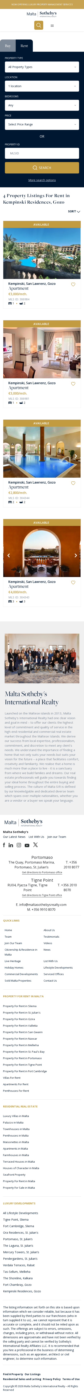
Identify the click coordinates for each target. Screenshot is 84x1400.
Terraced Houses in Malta (19, 1161)
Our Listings (33, 1374)
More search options (42, 180)
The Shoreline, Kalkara (18, 1278)
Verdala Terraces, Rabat (19, 1265)
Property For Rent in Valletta (20, 1025)
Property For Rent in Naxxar (20, 1038)
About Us (49, 930)
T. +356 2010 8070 (67, 887)
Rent (24, 45)
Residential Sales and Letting (22, 1379)
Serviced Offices (54, 974)
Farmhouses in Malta (16, 1155)
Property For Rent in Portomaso (22, 1058)
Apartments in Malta (15, 1148)
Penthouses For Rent (16, 1091)
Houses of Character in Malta (21, 1168)
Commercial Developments (21, 974)
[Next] (75, 257)
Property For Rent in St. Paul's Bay (24, 1051)
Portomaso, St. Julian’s (18, 1239)
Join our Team (56, 837)
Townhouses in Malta (16, 1129)
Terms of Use (71, 1379)
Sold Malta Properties (18, 980)
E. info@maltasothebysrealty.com (41, 904)
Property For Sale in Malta (19, 1187)
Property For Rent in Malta (19, 1181)
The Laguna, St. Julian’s (18, 1245)
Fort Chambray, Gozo (17, 1285)
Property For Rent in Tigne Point (22, 1064)
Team (8, 936)
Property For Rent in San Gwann (23, 1032)
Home (8, 930)
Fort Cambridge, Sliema (18, 1226)
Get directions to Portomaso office (42, 872)
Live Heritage (13, 961)
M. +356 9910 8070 (41, 909)
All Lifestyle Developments (20, 1213)
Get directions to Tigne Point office (42, 895)
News (47, 949)
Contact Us (50, 980)
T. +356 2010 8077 (71, 864)
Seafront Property (14, 1174)
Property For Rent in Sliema (19, 1006)
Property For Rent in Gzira (19, 1019)
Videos (48, 943)
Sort (72, 211)
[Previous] (8, 257)
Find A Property (13, 1374)
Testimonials (51, 936)
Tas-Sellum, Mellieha (16, 1272)
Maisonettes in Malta (16, 1142)
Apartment (18, 288)
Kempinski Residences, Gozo (22, 1291)
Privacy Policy (52, 1379)
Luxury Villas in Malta (16, 1116)
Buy (8, 45)
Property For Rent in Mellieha (21, 1045)
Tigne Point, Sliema (16, 1219)
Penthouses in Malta (16, 1135)
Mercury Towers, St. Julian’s (21, 1252)
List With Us (36, 837)
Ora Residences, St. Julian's (20, 1232)
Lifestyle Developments (58, 967)
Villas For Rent (11, 1078)
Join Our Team (13, 943)
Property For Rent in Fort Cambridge (25, 1071)
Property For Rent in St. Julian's (22, 1012)
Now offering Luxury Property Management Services (42, 4)
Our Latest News (14, 837)
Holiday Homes (14, 967)
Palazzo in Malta (13, 1122)
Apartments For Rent (15, 1084)
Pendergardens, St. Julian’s (20, 1259)
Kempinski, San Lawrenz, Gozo (32, 283)
